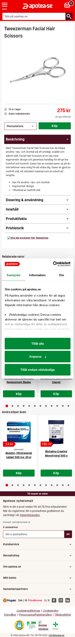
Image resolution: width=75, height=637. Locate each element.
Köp (55, 126)
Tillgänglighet (62, 614)
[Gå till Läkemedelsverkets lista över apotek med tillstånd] (55, 625)
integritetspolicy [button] (30, 515)
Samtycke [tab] (13, 275)
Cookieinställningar (28, 610)
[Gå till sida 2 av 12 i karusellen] (12, 406)
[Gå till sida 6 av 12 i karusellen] (34, 406)
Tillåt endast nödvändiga (37, 369)
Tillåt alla (37, 343)
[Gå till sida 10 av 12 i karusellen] (57, 406)
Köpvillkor (10, 614)
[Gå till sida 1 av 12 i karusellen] (7, 406)
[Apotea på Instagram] (61, 600)
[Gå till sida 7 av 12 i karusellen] (40, 406)
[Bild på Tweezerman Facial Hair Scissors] (38, 70)
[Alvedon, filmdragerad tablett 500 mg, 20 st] (19, 432)
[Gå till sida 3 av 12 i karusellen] (18, 406)
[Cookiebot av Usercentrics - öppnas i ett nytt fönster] (53, 264)
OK (68, 534)
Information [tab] (37, 275)
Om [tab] (61, 275)
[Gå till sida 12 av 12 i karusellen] (68, 406)
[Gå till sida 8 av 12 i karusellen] (46, 406)
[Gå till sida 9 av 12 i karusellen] (51, 406)
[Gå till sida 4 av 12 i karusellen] (23, 406)
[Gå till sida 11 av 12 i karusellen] (62, 406)
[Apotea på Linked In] (68, 600)
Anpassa (35, 356)
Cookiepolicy (51, 610)
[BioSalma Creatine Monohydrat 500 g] (56, 432)
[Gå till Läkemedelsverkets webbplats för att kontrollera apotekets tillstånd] (31, 625)
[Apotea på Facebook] (55, 600)
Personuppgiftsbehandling (35, 614)
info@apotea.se (56, 635)
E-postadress (10, 527)
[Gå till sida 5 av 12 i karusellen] (29, 406)
